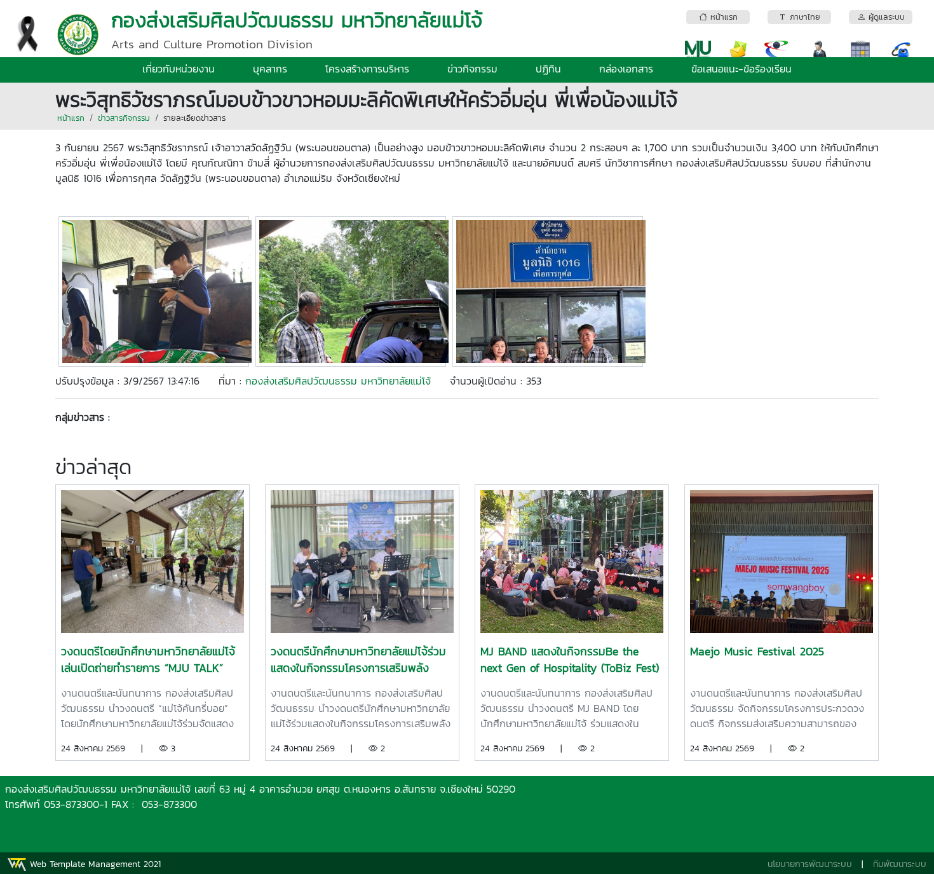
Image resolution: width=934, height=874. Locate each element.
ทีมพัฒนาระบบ (899, 864)
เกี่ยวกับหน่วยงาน (178, 68)
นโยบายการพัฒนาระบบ (810, 864)
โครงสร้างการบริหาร (367, 68)
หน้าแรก (71, 118)
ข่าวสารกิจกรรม (124, 118)
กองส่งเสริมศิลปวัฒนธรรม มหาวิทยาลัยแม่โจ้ (338, 380)
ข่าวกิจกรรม (472, 68)
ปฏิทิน (548, 68)
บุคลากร (270, 68)
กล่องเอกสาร (626, 68)
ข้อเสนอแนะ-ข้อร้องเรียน (741, 68)
